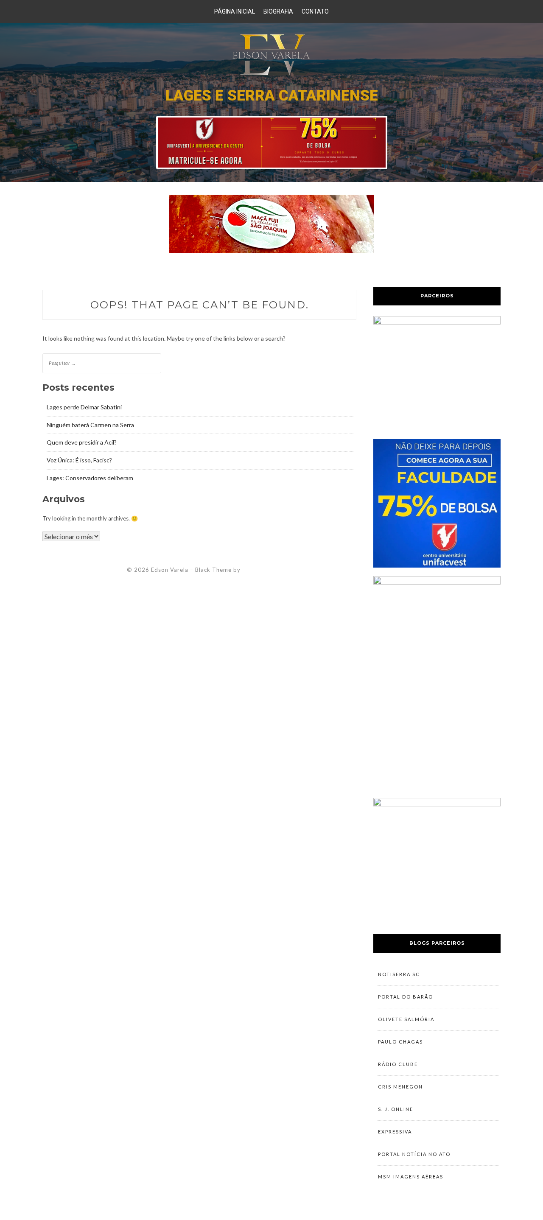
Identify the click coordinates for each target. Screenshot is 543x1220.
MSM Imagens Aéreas (410, 1176)
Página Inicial (234, 11)
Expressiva (395, 1131)
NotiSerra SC (399, 974)
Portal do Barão (405, 996)
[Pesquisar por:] (101, 362)
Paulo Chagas (400, 1041)
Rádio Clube (398, 1064)
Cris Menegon (400, 1086)
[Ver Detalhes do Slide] (272, 143)
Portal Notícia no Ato (414, 1154)
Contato (315, 11)
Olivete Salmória (406, 1019)
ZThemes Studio (265, 569)
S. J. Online (395, 1109)
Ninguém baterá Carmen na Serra (90, 424)
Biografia (278, 11)
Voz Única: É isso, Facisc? (79, 460)
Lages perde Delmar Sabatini (84, 407)
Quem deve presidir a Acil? (82, 442)
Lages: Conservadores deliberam (90, 477)
